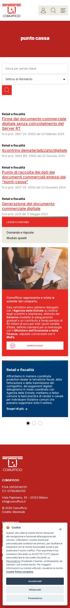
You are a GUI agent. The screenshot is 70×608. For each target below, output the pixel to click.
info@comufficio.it (14, 501)
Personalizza (35, 598)
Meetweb (19, 512)
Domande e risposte (20, 232)
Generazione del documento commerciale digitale (28, 206)
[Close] (60, 529)
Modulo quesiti (17, 238)
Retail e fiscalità (13, 114)
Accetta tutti (35, 581)
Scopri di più (15, 408)
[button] (28, 423)
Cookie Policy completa (19, 571)
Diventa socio (35, 345)
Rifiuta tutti (35, 589)
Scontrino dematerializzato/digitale (34, 150)
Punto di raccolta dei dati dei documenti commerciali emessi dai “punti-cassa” (34, 177)
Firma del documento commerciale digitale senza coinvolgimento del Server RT (34, 123)
